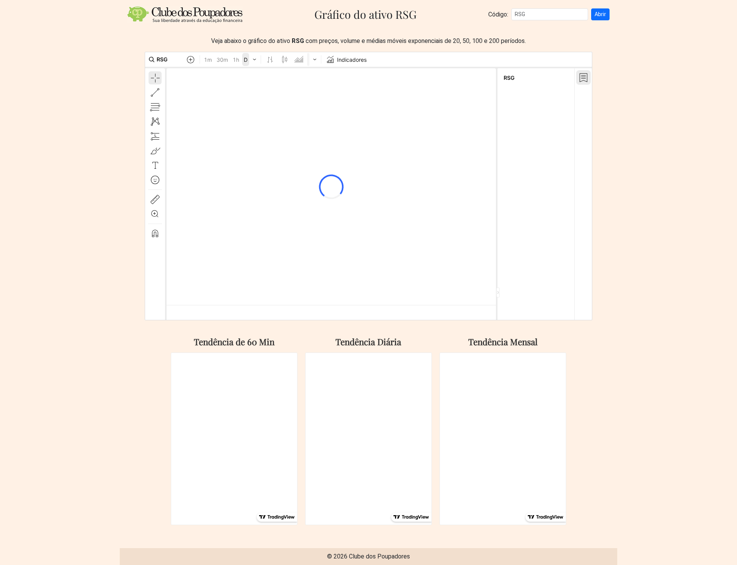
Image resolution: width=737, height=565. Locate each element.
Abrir (600, 14)
